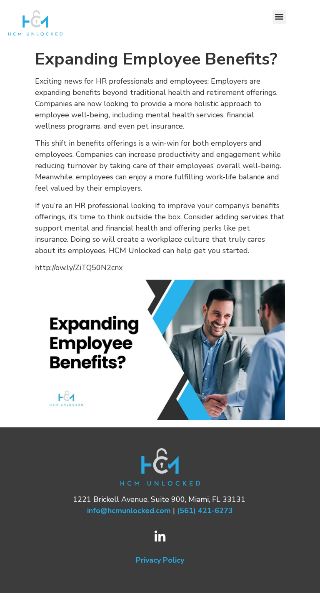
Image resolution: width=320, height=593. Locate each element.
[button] (279, 17)
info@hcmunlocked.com (129, 511)
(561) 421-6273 (205, 511)
